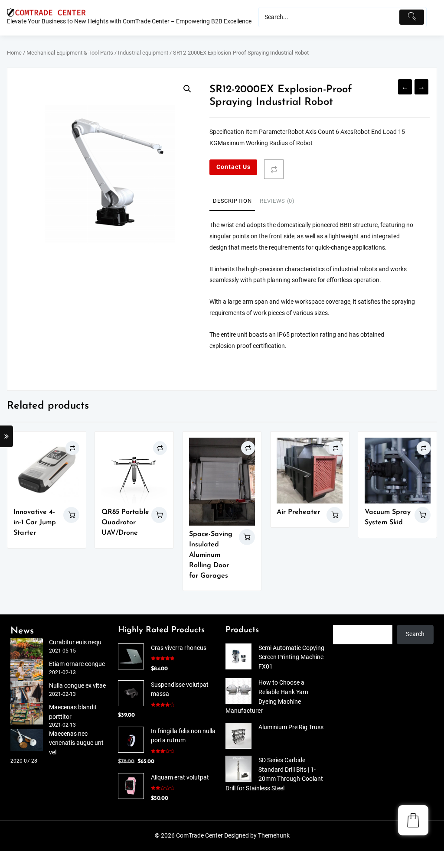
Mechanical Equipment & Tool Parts (69, 52)
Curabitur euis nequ (75, 642)
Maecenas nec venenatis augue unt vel (76, 743)
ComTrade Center (199, 835)
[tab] (232, 201)
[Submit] (411, 17)
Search (415, 634)
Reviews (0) (277, 201)
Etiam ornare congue (77, 664)
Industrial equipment (143, 52)
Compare (274, 169)
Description (232, 201)
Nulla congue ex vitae (77, 685)
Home (14, 52)
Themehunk (274, 835)
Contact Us (233, 167)
